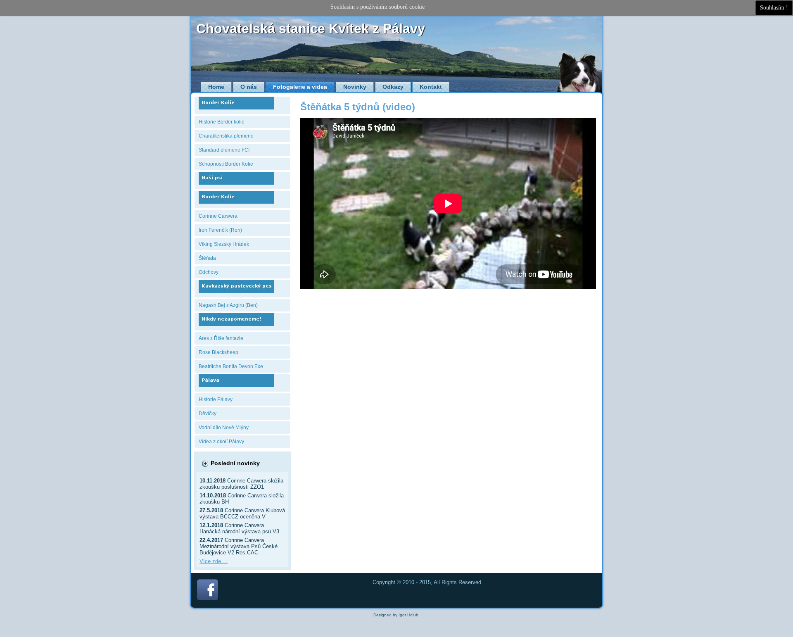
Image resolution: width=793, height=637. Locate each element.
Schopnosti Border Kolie (226, 164)
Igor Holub (408, 615)
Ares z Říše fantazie (221, 338)
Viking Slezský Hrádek (224, 244)
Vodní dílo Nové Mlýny (224, 427)
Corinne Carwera (218, 216)
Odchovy (208, 272)
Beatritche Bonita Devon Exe (231, 366)
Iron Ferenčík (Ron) (220, 230)
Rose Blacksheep (218, 352)
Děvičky (207, 413)
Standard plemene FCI (224, 150)
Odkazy (393, 86)
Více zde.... (213, 561)
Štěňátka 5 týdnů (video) (357, 106)
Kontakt (431, 86)
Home (216, 86)
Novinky (354, 86)
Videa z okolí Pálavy (221, 441)
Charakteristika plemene (226, 136)
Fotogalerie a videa (300, 86)
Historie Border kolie (222, 122)
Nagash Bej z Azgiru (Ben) (228, 305)
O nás (248, 86)
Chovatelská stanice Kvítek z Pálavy (310, 28)
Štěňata (207, 258)
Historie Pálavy (216, 399)
